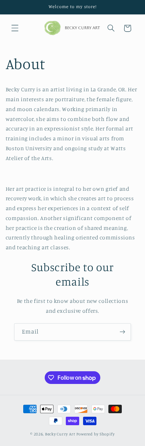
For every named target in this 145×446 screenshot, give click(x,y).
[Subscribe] (122, 332)
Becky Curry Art (60, 434)
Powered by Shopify (95, 434)
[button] (15, 28)
